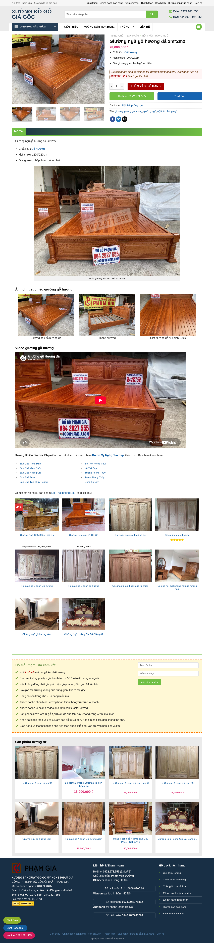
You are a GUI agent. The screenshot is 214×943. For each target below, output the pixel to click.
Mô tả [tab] (18, 131)
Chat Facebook (15, 927)
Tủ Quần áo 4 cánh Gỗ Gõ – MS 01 (130, 783)
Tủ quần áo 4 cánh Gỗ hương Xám (83, 839)
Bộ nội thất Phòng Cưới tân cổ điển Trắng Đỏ (83, 784)
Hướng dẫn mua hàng (180, 3)
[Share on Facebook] (112, 119)
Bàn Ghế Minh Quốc (30, 468)
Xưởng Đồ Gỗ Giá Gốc (32, 14)
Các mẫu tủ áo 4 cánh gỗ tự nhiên (130, 586)
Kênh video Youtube (173, 913)
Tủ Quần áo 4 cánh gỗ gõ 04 (130, 535)
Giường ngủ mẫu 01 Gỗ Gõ (83, 535)
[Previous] (18, 69)
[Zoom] (16, 100)
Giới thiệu (92, 3)
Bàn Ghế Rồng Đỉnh (30, 463)
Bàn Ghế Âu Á (27, 477)
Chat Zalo (12, 920)
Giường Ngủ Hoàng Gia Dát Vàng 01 (83, 634)
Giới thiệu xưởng (172, 873)
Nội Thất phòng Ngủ (63, 492)
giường (119, 111)
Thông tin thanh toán (175, 886)
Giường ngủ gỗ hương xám (36, 634)
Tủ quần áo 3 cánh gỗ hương (83, 586)
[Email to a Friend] (124, 119)
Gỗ (126, 52)
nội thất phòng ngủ (167, 111)
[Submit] (152, 14)
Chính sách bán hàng (111, 3)
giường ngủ (149, 111)
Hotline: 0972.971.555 (19, 935)
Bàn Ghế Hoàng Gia (30, 472)
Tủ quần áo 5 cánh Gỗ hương (37, 586)
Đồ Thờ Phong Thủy (95, 463)
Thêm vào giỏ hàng (145, 86)
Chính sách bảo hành (175, 899)
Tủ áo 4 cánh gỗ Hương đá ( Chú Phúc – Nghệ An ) (130, 840)
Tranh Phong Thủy (94, 477)
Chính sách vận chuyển (177, 893)
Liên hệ (198, 3)
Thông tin (127, 26)
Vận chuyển (131, 3)
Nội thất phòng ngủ (155, 35)
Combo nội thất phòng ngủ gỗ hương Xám (177, 587)
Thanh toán (147, 3)
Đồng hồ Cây (92, 482)
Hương (132, 52)
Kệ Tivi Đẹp (91, 468)
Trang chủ (116, 35)
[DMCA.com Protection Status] (23, 903)
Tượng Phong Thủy (95, 472)
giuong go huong (133, 111)
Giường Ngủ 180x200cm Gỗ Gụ (37, 535)
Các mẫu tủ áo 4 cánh (177, 535)
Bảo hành (160, 3)
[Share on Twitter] (118, 119)
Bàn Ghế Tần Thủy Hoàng (34, 482)
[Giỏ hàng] (199, 27)
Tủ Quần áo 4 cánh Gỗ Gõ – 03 (177, 783)
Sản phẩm (133, 35)
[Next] (98, 69)
